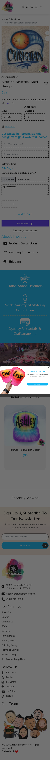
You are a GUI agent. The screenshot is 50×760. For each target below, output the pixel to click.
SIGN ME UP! (37, 384)
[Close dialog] (48, 368)
